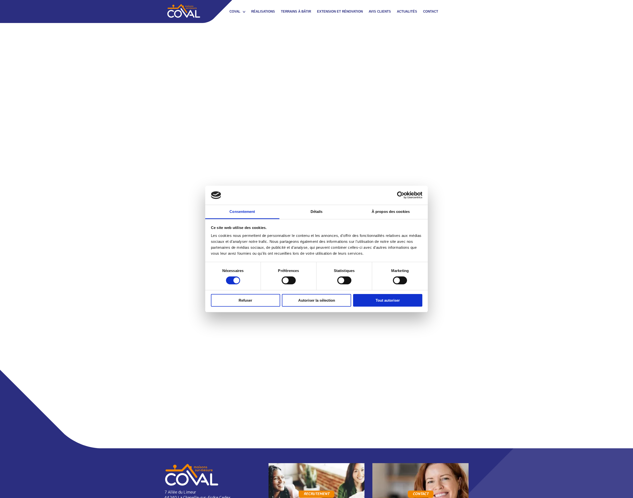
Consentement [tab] (242, 211)
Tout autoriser (388, 300)
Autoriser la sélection (316, 300)
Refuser (245, 300)
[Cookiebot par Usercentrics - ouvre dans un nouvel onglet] (400, 195)
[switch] (289, 280)
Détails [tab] (317, 211)
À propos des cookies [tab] (391, 211)
